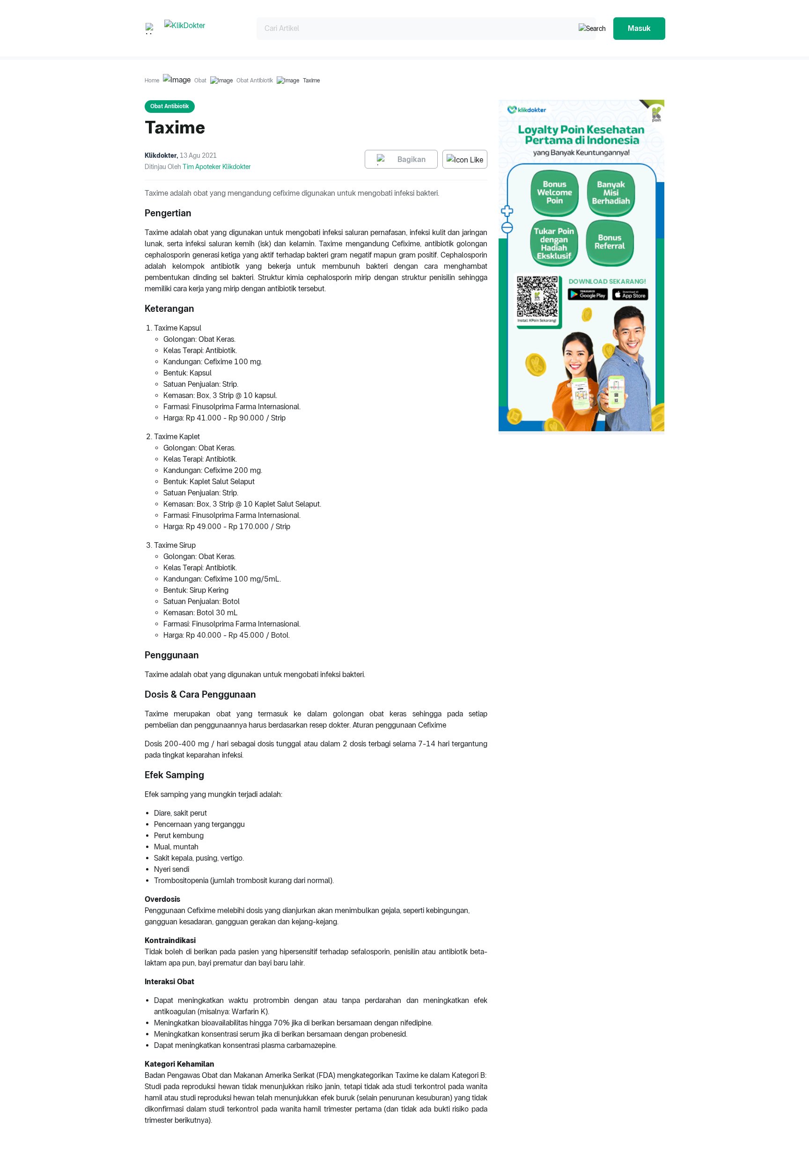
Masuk (639, 28)
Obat (200, 80)
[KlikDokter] (203, 28)
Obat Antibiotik (254, 80)
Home (152, 80)
